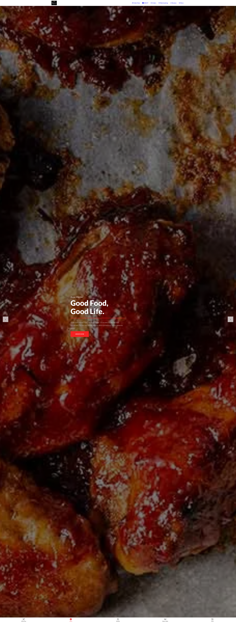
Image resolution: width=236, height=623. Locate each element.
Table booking (164, 3)
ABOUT (146, 3)
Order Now (136, 3)
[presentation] (5, 319)
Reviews (174, 3)
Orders (154, 3)
